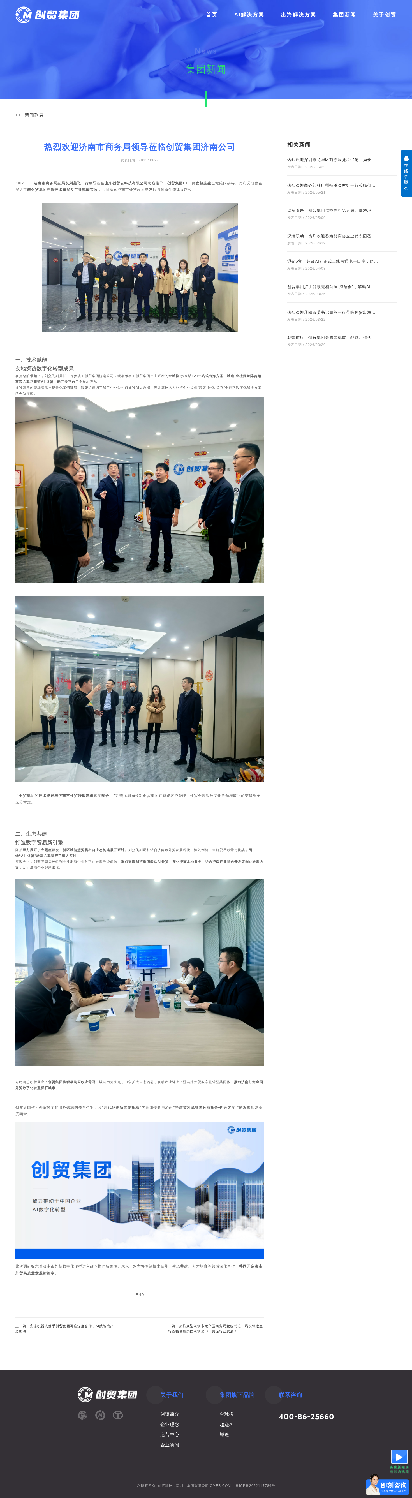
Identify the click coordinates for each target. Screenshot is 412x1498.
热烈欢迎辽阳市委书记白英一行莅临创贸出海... (331, 312)
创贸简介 (169, 1414)
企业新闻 (169, 1444)
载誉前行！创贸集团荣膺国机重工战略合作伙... (331, 337)
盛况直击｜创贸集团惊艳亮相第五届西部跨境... (331, 210)
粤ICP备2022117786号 (255, 1486)
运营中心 (169, 1434)
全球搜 (227, 1414)
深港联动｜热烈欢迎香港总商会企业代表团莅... (331, 236)
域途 (224, 1434)
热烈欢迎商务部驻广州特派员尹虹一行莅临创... (331, 185)
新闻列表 (34, 115)
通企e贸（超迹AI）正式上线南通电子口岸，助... (332, 261)
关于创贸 (385, 14)
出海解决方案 (298, 14)
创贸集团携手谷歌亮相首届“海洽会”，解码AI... (331, 287)
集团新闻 (345, 14)
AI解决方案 (249, 14)
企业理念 (169, 1424)
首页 (212, 14)
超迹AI (227, 1424)
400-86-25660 (306, 1416)
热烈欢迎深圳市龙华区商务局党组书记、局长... (331, 160)
